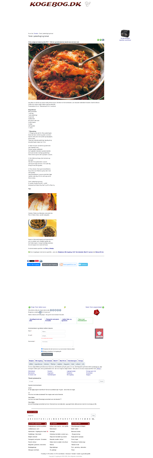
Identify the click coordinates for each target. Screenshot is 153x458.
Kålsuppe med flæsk (33, 450)
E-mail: (30, 335)
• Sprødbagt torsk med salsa (35, 319)
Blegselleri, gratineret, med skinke (37, 444)
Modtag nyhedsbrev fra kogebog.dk (52, 351)
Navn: (30, 331)
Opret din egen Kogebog (50, 264)
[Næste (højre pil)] (100, 39)
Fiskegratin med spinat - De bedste (37, 439)
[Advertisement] (66, 20)
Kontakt (74, 453)
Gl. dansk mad (32, 374)
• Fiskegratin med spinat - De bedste (52, 319)
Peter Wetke (31, 397)
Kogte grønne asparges (77, 436)
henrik (29, 388)
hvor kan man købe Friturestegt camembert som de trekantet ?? (44, 399)
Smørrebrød (89, 373)
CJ (29, 392)
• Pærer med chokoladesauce (82, 319)
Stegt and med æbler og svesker (58, 436)
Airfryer (99, 368)
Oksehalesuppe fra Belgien (78, 426)
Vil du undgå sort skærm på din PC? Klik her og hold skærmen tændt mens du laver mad (53, 42)
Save (37, 260)
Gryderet (50, 371)
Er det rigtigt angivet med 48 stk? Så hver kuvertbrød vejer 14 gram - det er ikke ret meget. (51, 389)
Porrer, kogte (74, 439)
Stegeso (88, 374)
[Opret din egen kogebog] (99, 333)
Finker (73, 450)
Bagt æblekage (54, 447)
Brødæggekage (32, 447)
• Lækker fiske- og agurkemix (66, 319)
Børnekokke (31, 373)
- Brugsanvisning (75, 434)
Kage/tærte (50, 373)
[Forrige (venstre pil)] (98, 39)
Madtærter (69, 373)
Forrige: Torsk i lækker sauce (38, 307)
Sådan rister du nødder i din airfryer (59, 442)
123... (93, 419)
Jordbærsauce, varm (33, 429)
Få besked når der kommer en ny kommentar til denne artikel (59, 349)
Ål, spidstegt (53, 450)
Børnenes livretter (75, 431)
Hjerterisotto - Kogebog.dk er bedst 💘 (38, 431)
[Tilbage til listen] (65, 307)
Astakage (52, 431)
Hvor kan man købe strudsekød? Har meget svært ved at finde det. (45, 394)
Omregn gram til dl (91, 371)
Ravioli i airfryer (32, 442)
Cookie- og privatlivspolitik (83, 453)
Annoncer (68, 453)
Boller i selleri (74, 429)
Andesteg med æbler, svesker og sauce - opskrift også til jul (60, 434)
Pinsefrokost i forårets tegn (78, 442)
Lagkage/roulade (71, 371)
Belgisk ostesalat (32, 436)
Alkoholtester (31, 371)
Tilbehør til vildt (75, 444)
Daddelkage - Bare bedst (34, 434)
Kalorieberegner (52, 374)
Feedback (84, 264)
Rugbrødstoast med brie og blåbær (37, 426)
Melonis (52, 444)
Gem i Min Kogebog (33, 264)
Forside (36, 33)
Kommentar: (31, 341)
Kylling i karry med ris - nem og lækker (60, 426)
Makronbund (53, 429)
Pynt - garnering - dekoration (78, 447)
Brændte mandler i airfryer (56, 439)
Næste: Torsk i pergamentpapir (94, 307)
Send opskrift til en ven (69, 264)
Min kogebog (70, 374)
